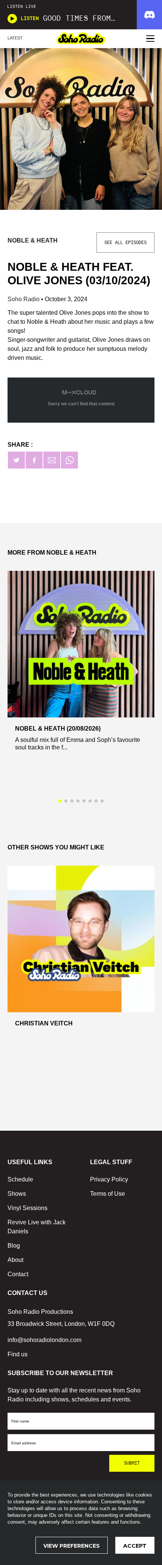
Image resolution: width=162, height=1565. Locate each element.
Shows (17, 1193)
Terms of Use (107, 1193)
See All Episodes (125, 242)
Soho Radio (24, 299)
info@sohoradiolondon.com (44, 1340)
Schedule (20, 1179)
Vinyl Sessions (27, 1208)
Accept (135, 1545)
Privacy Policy (109, 1179)
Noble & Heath (33, 240)
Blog (14, 1245)
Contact (18, 1274)
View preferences (71, 1545)
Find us (18, 1354)
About (15, 1260)
